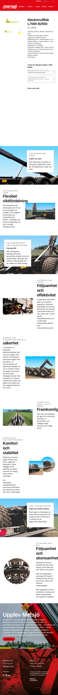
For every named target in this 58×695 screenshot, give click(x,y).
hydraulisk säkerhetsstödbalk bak (11, 351)
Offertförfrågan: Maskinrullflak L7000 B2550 (39, 79)
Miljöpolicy (32, 678)
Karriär (38, 6)
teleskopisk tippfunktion (37, 164)
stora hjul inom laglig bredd (44, 427)
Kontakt (44, 6)
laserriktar (42, 300)
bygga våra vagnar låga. (38, 521)
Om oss (30, 6)
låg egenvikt (19, 261)
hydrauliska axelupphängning (9, 484)
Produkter (22, 6)
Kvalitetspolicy (33, 680)
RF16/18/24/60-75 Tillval (38, 70)
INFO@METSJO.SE (8, 666)
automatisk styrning (43, 592)
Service (50, 6)
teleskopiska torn (9, 208)
